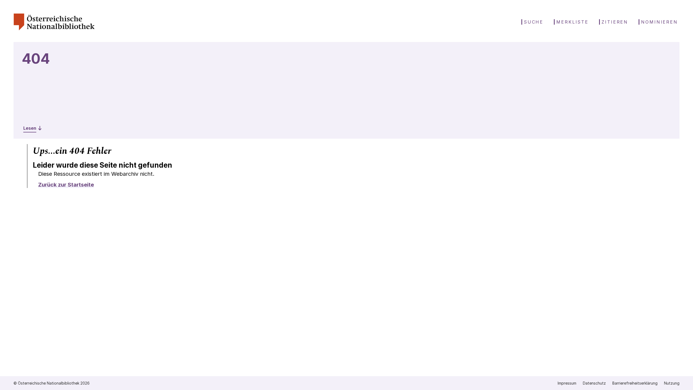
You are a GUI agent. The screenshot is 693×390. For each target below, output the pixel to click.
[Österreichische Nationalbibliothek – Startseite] (54, 29)
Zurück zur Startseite (66, 184)
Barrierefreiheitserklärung (635, 383)
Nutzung (671, 383)
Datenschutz (594, 383)
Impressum (567, 383)
